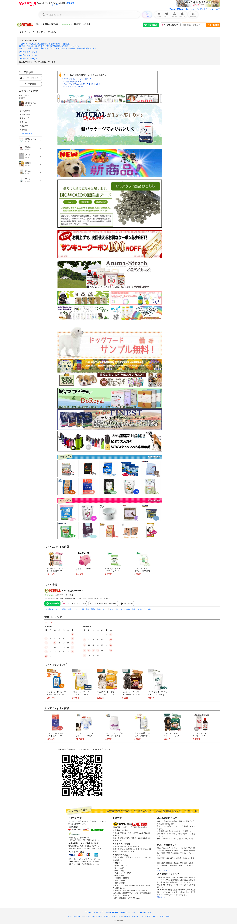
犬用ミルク (24, 122)
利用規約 (107, 916)
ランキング (38, 32)
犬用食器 (23, 130)
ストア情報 (114, 609)
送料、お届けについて (71, 609)
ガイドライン (117, 916)
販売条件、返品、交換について (94, 609)
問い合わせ (53, 32)
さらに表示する (26, 134)
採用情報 (135, 916)
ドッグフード (25, 114)
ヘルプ (217, 9)
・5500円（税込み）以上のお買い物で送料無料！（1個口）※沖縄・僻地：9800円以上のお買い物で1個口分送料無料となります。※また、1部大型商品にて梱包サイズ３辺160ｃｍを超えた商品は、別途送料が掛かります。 (58, 46)
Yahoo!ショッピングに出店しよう (198, 9)
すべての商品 (25, 111)
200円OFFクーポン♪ (28, 55)
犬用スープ (24, 118)
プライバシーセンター (94, 916)
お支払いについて (53, 609)
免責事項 (126, 916)
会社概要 (86, 24)
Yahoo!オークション (129, 912)
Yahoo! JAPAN (176, 9)
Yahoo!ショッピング (94, 912)
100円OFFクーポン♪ (28, 59)
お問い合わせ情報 (128, 609)
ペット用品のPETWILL (72, 590)
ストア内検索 (213, 25)
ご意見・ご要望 (164, 916)
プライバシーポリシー (146, 609)
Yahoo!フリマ (146, 912)
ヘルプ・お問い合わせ (148, 916)
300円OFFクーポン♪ (28, 52)
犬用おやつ (24, 126)
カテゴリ (23, 32)
